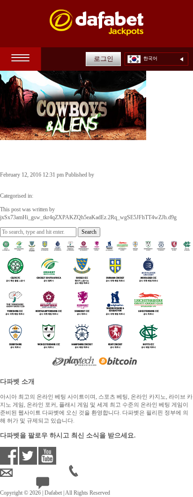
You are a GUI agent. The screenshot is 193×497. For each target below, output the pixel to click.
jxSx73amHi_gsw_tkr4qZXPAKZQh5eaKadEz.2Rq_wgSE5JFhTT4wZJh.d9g (88, 182)
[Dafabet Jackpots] (96, 28)
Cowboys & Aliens (44, 155)
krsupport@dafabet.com (41, 472)
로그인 (103, 58)
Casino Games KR (55, 196)
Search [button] (89, 232)
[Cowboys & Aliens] (73, 136)
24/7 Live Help (66, 485)
